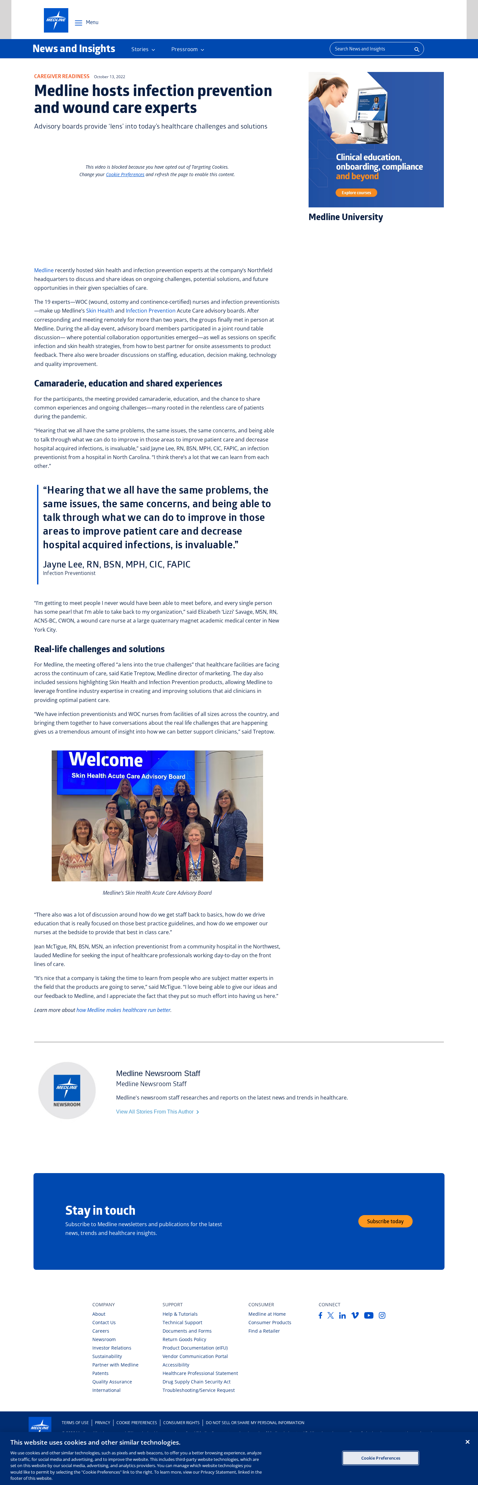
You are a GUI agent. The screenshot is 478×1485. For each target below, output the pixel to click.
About (98, 1314)
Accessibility (176, 1365)
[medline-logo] (56, 20)
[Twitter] (330, 1316)
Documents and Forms (187, 1331)
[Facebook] (320, 1316)
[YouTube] (369, 1316)
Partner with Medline (115, 1365)
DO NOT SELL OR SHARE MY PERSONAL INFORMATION (255, 1422)
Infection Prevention (151, 310)
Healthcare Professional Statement (200, 1373)
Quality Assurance (112, 1382)
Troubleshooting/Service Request (199, 1390)
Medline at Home (267, 1314)
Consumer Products (269, 1322)
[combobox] (369, 48)
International (106, 1390)
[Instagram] (382, 1316)
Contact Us (104, 1322)
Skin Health (100, 310)
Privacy (102, 1422)
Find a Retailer (264, 1331)
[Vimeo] (355, 1316)
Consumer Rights (181, 1422)
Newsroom (104, 1339)
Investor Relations (111, 1348)
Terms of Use (75, 1422)
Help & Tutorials (180, 1314)
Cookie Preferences (136, 1422)
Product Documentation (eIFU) (195, 1348)
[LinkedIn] (342, 1316)
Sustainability (107, 1356)
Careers (100, 1331)
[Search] (416, 48)
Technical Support (182, 1322)
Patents (100, 1373)
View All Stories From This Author (155, 1111)
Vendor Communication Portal (195, 1356)
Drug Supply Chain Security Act (197, 1382)
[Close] (467, 1442)
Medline (44, 270)
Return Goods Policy (184, 1339)
